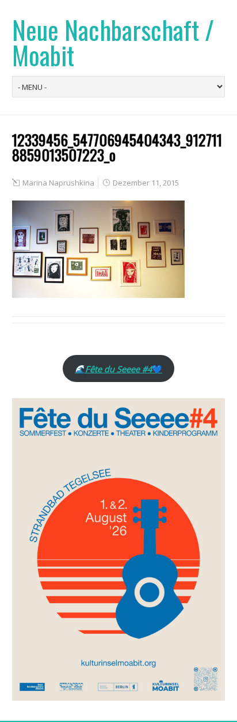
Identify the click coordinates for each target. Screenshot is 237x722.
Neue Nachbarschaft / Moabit (113, 42)
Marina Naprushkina (58, 182)
